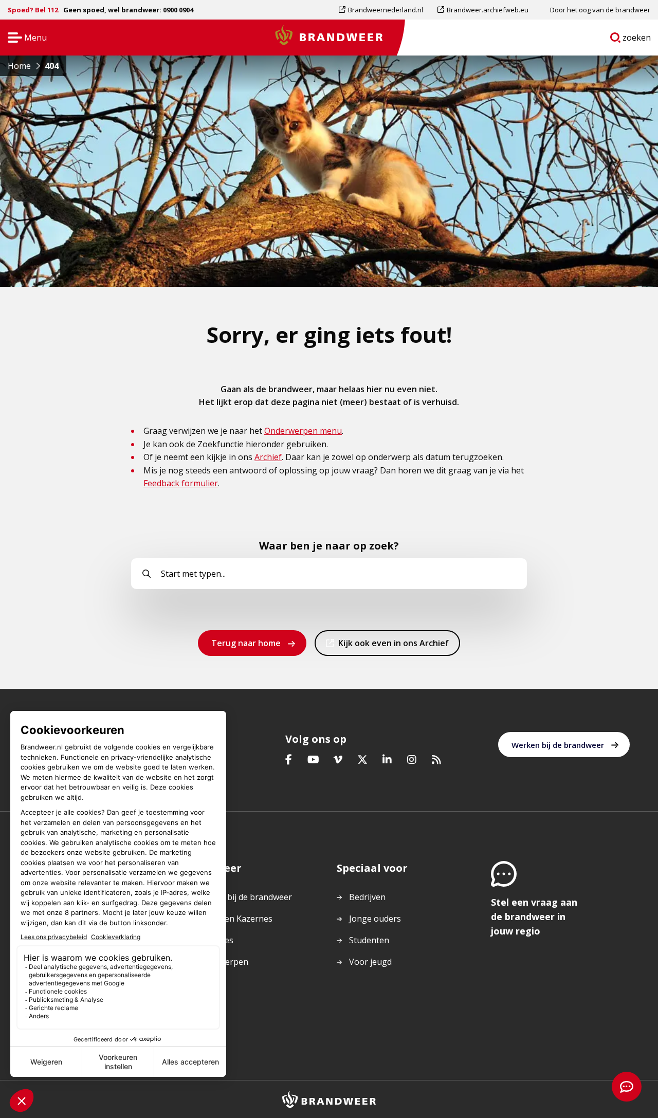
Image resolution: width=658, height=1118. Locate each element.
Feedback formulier (180, 483)
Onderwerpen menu (303, 430)
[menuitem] (384, 10)
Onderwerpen (221, 961)
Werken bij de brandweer (557, 745)
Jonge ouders (375, 918)
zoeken (637, 39)
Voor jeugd (370, 961)
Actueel (209, 983)
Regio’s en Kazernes (233, 918)
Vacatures (214, 940)
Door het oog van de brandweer (600, 9)
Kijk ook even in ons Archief (393, 646)
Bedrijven (367, 897)
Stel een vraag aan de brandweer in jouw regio (534, 916)
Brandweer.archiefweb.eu (487, 12)
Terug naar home (246, 643)
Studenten (369, 940)
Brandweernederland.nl (385, 12)
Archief (268, 457)
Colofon (210, 1005)
